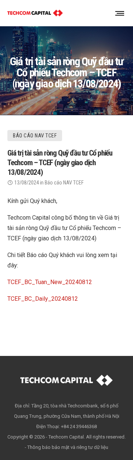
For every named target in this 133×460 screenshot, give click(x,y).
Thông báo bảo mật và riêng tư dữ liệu (67, 447)
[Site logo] (35, 13)
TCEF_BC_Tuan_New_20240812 (49, 282)
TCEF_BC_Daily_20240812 (42, 298)
